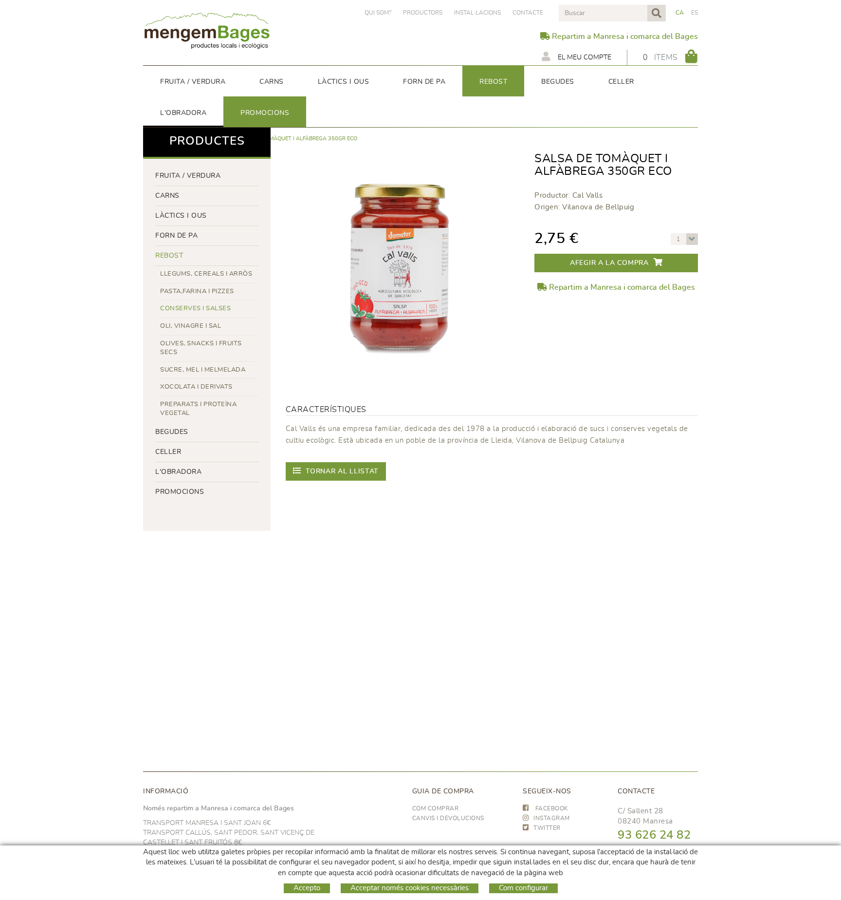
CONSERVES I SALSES (195, 308)
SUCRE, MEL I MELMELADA (202, 370)
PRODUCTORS (422, 13)
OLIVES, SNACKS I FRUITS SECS (201, 348)
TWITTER (547, 828)
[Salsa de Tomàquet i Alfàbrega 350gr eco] (399, 266)
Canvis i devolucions (448, 818)
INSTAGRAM (551, 818)
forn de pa (176, 235)
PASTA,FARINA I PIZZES (197, 291)
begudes (171, 432)
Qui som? (378, 13)
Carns (167, 195)
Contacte (527, 13)
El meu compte (583, 57)
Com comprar (435, 808)
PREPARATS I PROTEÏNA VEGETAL (198, 409)
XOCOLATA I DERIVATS (196, 387)
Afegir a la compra (609, 263)
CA (680, 13)
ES (694, 13)
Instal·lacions (477, 13)
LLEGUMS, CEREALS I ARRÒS (206, 274)
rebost (169, 255)
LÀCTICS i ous (181, 215)
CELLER (168, 452)
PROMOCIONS (179, 491)
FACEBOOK (550, 808)
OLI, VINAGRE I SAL (190, 326)
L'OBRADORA (178, 472)
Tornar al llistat (342, 471)
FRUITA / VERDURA (187, 175)
